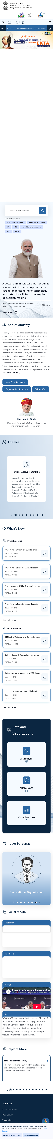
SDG (8, 231)
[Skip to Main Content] (9, 22)
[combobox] (23, 210)
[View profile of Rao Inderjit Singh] (26, 406)
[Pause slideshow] (40, 902)
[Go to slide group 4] (26, 515)
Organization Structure (17, 389)
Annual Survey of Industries (31, 227)
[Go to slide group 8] (33, 1090)
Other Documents (9, 1109)
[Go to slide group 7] (37, 515)
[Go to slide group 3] (23, 515)
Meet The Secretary (15, 382)
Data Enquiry (7, 1115)
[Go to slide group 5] (30, 515)
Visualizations (7, 1120)
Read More (12, 372)
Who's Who (40, 389)
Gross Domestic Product (15, 222)
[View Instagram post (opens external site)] (27, 937)
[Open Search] (2, 22)
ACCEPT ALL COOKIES (31, 1135)
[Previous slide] (11, 515)
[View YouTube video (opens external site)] (27, 999)
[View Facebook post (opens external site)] (27, 968)
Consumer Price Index (37, 222)
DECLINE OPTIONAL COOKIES (12, 1135)
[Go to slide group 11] (42, 1090)
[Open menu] (50, 22)
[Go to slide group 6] (34, 515)
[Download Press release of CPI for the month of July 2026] (44, 590)
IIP (8, 227)
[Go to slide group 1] (15, 515)
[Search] (42, 210)
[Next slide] (42, 515)
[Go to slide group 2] (19, 515)
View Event (8, 312)
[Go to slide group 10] (39, 1090)
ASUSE (17, 231)
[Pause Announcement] (50, 28)
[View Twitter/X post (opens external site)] (27, 1029)
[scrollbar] (50, 931)
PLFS (15, 227)
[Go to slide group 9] (36, 1090)
